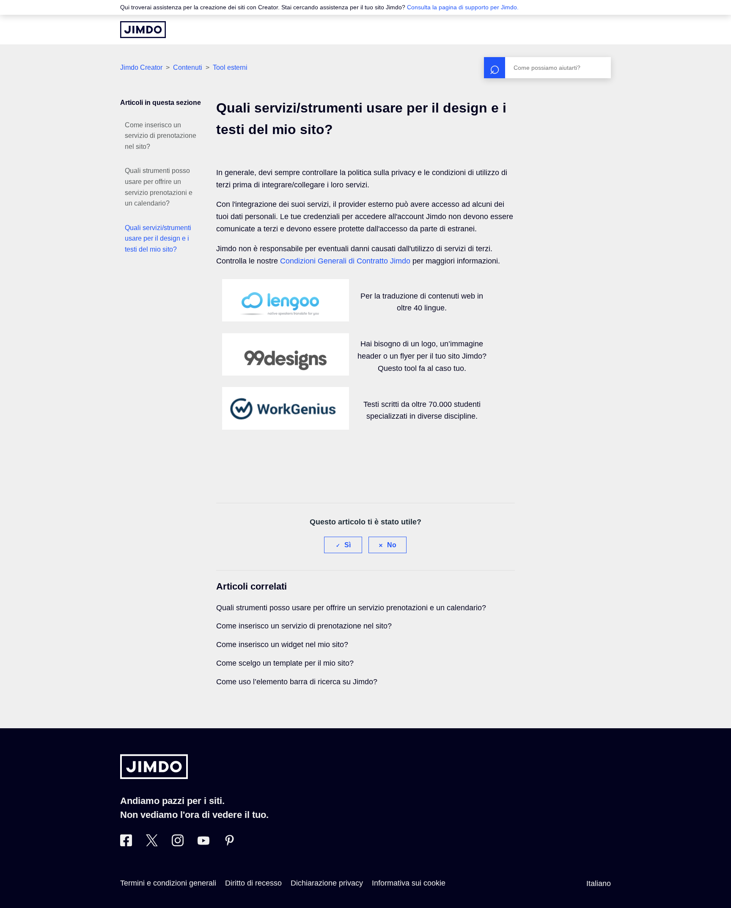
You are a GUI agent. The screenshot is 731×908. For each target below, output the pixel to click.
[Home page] (143, 29)
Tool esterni (230, 67)
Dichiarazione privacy (327, 883)
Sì (347, 545)
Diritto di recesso (253, 883)
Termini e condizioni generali (168, 883)
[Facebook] (126, 843)
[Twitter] (152, 843)
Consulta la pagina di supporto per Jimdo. (463, 7)
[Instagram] (178, 843)
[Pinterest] (229, 843)
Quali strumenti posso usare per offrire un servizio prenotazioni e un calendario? (158, 187)
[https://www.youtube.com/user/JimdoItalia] (203, 843)
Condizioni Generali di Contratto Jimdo (345, 261)
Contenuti (187, 67)
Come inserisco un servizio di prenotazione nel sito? (160, 135)
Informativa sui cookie (408, 883)
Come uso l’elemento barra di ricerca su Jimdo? (296, 682)
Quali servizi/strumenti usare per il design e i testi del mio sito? (158, 238)
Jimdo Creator (141, 67)
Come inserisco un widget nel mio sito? (282, 644)
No (391, 545)
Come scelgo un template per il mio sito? (285, 663)
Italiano (598, 883)
